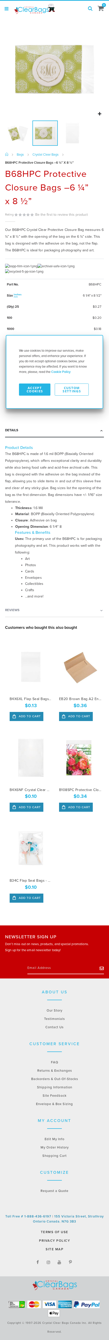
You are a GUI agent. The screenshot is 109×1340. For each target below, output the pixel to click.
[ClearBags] (34, 9)
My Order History (55, 1147)
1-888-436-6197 (38, 1216)
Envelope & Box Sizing (54, 1104)
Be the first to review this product (61, 214)
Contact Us (54, 1027)
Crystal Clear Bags (45, 154)
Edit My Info (54, 1139)
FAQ (54, 1062)
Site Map (54, 1249)
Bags (20, 154)
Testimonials (54, 1019)
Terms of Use (54, 1232)
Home (7, 154)
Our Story (54, 1011)
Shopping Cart (54, 1156)
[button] (99, 114)
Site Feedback (55, 1096)
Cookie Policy (61, 372)
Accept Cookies (35, 389)
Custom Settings (72, 389)
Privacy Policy (54, 1241)
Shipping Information (54, 1087)
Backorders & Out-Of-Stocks (54, 1079)
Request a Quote (54, 1191)
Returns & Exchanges (54, 1071)
